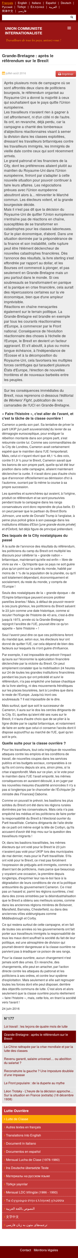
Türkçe (21, 7)
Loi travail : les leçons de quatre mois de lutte (36, 1026)
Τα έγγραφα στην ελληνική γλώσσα (34, 1200)
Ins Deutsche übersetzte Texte (27, 1167)
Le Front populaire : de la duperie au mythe (34, 1083)
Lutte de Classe (16, 1119)
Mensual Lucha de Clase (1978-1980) (32, 1159)
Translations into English (23, 1135)
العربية (53, 7)
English (22, 3)
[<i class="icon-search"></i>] (72, 17)
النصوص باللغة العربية (20, 1208)
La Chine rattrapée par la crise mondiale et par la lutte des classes (38, 1048)
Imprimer (67, 74)
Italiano (36, 3)
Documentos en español (23, 1151)
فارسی (22, 11)
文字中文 (12, 1216)
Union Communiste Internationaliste (23, 31)
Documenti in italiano (20, 1143)
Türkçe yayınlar (16, 1184)
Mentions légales (46, 1250)
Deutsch (66, 3)
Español (51, 3)
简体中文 (7, 11)
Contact (25, 1250)
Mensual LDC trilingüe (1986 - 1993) (31, 1192)
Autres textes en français (23, 1127)
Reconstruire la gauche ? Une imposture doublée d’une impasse (39, 1073)
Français (7, 3)
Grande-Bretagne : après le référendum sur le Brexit (36, 1036)
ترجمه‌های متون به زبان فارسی (26, 1224)
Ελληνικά (37, 7)
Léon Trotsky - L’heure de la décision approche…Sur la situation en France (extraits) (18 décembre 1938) (39, 1095)
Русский (7, 7)
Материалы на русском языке (27, 1176)
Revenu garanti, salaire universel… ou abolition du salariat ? (37, 1060)
